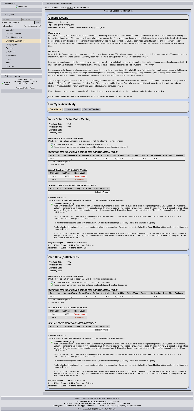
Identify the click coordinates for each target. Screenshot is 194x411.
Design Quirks (12, 45)
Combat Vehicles (91, 109)
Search (70, 8)
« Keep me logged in (10, 22)
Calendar (10, 66)
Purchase (19, 88)
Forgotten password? (32, 26)
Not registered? (8, 26)
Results (32, 88)
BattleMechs (55, 109)
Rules (26, 88)
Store (8, 63)
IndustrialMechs (72, 109)
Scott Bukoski (99, 401)
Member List (11, 55)
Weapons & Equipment (15, 41)
